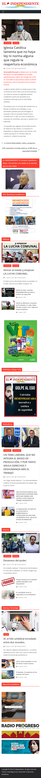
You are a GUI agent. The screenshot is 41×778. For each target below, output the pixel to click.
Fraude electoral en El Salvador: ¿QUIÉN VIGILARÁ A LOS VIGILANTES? (26, 582)
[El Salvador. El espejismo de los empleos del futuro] (8, 675)
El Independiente (21, 68)
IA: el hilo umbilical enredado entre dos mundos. (19, 640)
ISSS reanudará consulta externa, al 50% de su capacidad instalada (19, 149)
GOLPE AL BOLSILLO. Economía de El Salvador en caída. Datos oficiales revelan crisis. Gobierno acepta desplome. (27, 306)
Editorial (15, 265)
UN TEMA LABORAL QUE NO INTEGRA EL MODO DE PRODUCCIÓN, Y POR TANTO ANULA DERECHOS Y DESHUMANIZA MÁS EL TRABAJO (19, 463)
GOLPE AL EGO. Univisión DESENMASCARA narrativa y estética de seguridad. (25, 292)
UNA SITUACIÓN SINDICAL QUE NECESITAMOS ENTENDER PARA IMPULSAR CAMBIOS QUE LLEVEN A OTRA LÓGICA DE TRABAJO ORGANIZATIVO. (26, 496)
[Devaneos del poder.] (20, 543)
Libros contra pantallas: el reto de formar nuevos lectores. (26, 662)
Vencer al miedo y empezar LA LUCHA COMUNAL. (18, 271)
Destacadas (7, 43)
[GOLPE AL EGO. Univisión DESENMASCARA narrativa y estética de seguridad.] (8, 294)
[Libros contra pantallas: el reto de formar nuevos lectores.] (8, 664)
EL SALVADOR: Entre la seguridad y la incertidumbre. (26, 594)
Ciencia (6, 634)
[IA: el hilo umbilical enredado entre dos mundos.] (20, 621)
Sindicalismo (16, 450)
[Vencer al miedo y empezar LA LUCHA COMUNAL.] (20, 253)
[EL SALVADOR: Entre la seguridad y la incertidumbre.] (8, 595)
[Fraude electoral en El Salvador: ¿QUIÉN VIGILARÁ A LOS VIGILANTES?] (8, 583)
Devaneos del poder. (15, 560)
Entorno (16, 43)
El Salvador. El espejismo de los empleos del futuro (26, 673)
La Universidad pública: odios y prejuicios (19, 143)
